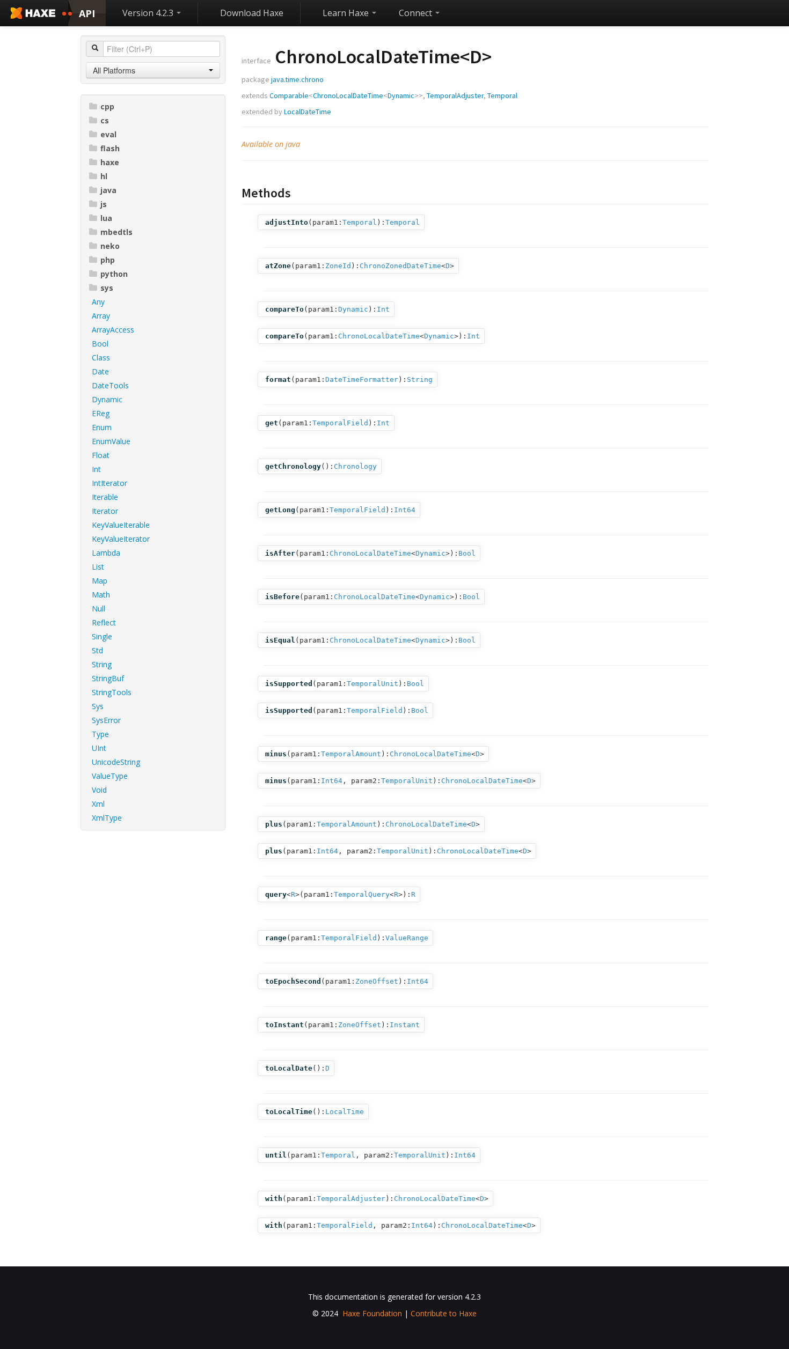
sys (106, 288)
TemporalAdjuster (455, 95)
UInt (99, 748)
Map (99, 581)
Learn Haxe (347, 13)
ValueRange (406, 938)
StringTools (112, 692)
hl (103, 176)
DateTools (110, 385)
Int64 (404, 510)
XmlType (107, 818)
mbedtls (116, 232)
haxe (109, 162)
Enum (102, 427)
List (98, 567)
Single (102, 636)
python (114, 274)
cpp (107, 106)
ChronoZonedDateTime (400, 266)
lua (106, 218)
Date (100, 371)
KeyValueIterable (121, 525)
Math (101, 594)
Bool (100, 343)
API (87, 13)
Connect (416, 13)
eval (108, 134)
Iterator (105, 511)
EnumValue (111, 441)
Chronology (355, 466)
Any (98, 302)
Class (101, 357)
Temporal (502, 95)
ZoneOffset (376, 981)
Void (99, 790)
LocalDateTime (307, 111)
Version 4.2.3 (149, 13)
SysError (106, 720)
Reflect (104, 622)
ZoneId (338, 266)
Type (100, 734)
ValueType (110, 776)
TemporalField (340, 423)
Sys (98, 706)
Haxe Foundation (372, 1313)
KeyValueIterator (121, 539)
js (103, 204)
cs (104, 120)
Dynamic (107, 399)
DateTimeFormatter (361, 379)
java (108, 190)
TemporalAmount (351, 754)
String (102, 664)
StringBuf (108, 678)
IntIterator (109, 483)
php (107, 260)
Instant (405, 1025)
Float (100, 455)
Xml (98, 804)
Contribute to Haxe (444, 1313)
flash (110, 148)
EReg (100, 413)
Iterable (105, 497)
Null (98, 608)
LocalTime (344, 1112)
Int (96, 469)
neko (110, 246)
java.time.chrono (297, 79)
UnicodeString (116, 762)
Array (101, 316)
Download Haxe (251, 13)
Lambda (106, 553)
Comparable (289, 95)
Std (97, 650)
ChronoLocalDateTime (348, 95)
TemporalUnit (372, 684)
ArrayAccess (113, 330)
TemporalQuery (362, 894)
